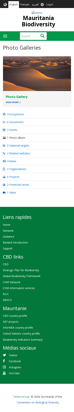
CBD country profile (15, 316)
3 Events (11, 130)
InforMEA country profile (18, 327)
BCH (5, 294)
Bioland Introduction (15, 242)
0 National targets (17, 145)
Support (8, 248)
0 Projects (13, 177)
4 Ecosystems (15, 114)
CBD (6, 264)
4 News (11, 161)
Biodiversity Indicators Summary (23, 339)
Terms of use (21, 396)
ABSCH (7, 300)
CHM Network (11, 282)
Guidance (8, 236)
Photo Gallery (17, 96)
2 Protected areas (17, 184)
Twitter (13, 355)
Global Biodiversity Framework (21, 276)
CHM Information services (19, 288)
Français (24, 4)
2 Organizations (16, 169)
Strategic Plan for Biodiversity (21, 270)
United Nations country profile (21, 333)
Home (6, 225)
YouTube (14, 373)
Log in (49, 4)
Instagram (15, 367)
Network (8, 230)
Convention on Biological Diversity (38, 402)
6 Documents (15, 122)
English (13, 4)
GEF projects (11, 321)
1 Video (11, 192)
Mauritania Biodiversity (38, 21)
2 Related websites (18, 153)
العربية (35, 4)
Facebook (15, 361)
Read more (12, 102)
